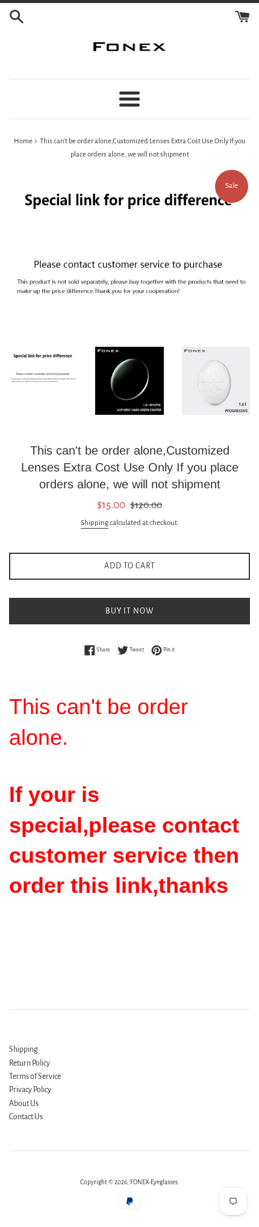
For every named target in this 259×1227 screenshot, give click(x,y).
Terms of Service (35, 1076)
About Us (24, 1103)
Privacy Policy (30, 1090)
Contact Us (26, 1117)
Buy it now (129, 611)
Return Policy (29, 1063)
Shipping (94, 523)
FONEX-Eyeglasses (154, 1182)
